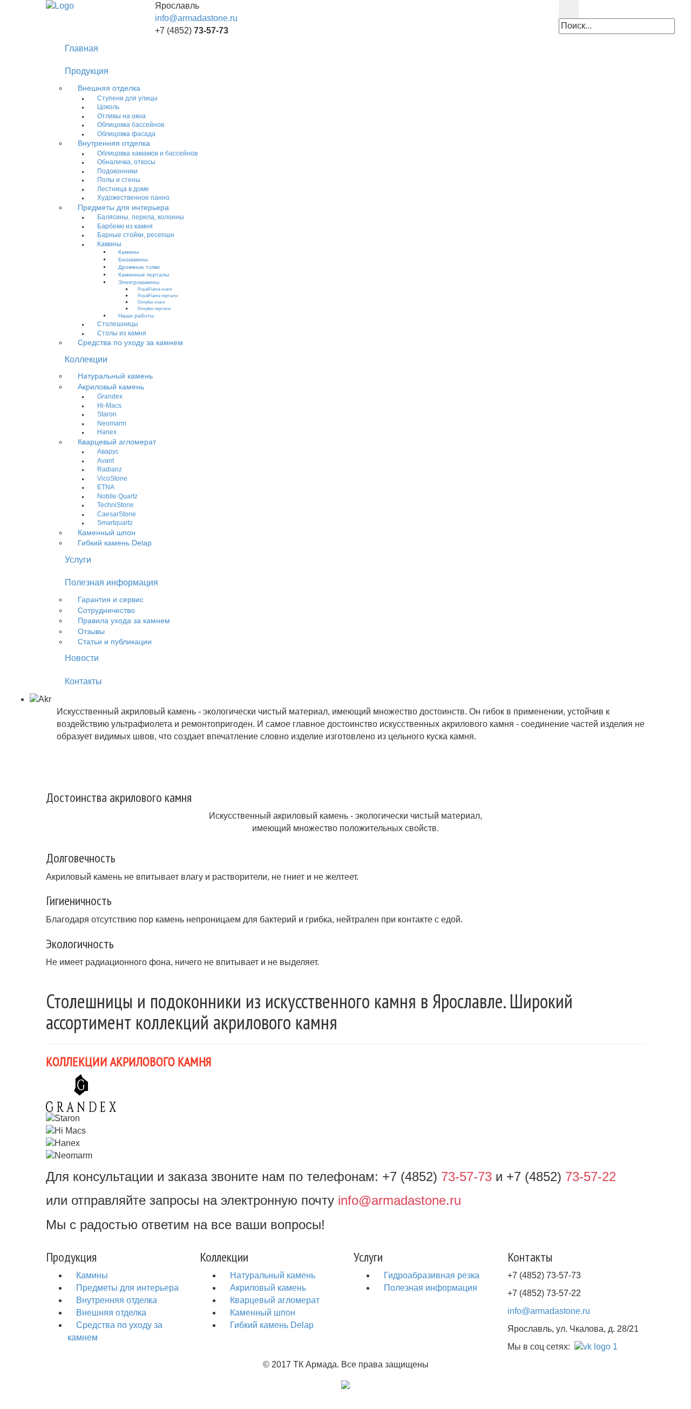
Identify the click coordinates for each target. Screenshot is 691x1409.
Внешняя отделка (109, 88)
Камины (109, 244)
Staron (107, 414)
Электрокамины (138, 282)
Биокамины (133, 259)
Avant (105, 460)
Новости (82, 658)
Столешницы (117, 324)
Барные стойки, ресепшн (135, 235)
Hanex (107, 432)
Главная (81, 48)
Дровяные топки (139, 267)
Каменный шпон (107, 533)
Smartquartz (115, 523)
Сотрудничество (106, 610)
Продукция (87, 71)
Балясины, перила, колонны (140, 217)
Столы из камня (121, 333)
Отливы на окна (121, 116)
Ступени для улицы (127, 98)
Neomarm (111, 423)
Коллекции (86, 359)
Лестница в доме (123, 189)
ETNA (105, 487)
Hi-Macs (109, 405)
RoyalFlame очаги (155, 289)
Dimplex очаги (151, 302)
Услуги (78, 559)
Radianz (109, 469)
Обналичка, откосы (126, 162)
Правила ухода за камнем (124, 621)
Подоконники (117, 171)
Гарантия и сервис (111, 600)
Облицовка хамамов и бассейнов (147, 153)
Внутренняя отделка (114, 143)
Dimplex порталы (154, 308)
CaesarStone (116, 514)
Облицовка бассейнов (130, 125)
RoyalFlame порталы (158, 295)
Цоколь (108, 107)
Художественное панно (133, 197)
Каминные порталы (143, 275)
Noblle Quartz (117, 496)
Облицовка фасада (126, 134)
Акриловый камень (111, 387)
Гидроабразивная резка (430, 1275)
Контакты (83, 681)
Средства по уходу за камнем (130, 343)
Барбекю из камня (125, 226)
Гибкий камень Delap (115, 543)
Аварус (108, 451)
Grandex (110, 396)
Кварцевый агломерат (117, 442)
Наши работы (136, 316)
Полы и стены (118, 180)
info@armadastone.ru (196, 18)
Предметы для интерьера (123, 208)
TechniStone (115, 505)
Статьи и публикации (115, 642)
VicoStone (112, 478)
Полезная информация (111, 582)
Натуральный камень (115, 376)
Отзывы (91, 632)
